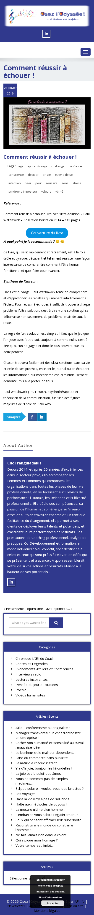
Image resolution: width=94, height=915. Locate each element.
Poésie (21, 690)
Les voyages (26, 793)
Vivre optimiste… (57, 609)
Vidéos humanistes (30, 695)
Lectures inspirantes (32, 679)
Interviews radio (28, 674)
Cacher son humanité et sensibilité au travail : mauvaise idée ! (50, 744)
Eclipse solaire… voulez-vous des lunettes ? (50, 788)
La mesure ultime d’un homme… (40, 809)
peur (38, 183)
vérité (59, 192)
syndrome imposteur (22, 192)
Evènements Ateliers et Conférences (44, 669)
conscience (16, 175)
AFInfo (80, 901)
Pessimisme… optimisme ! (25, 609)
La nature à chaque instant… (37, 763)
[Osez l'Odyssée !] (47, 16)
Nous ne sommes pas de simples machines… (42, 780)
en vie (47, 175)
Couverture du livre (47, 232)
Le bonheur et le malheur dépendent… (46, 752)
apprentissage (37, 166)
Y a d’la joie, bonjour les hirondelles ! (44, 768)
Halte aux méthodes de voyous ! (41, 804)
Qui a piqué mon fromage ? (37, 840)
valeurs (46, 192)
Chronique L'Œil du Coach (35, 658)
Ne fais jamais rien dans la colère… (42, 835)
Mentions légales (47, 910)
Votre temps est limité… (35, 845)
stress (77, 183)
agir (20, 166)
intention (14, 183)
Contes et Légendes (32, 663)
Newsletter (16, 906)
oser (28, 183)
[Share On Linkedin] (42, 417)
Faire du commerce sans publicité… (43, 757)
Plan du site (74, 906)
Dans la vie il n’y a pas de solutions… (44, 799)
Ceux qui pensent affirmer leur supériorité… (50, 820)
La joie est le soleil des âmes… (39, 773)
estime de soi (64, 175)
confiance (75, 166)
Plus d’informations (50, 897)
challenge (58, 166)
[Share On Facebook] (32, 417)
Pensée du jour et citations (37, 684)
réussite (51, 183)
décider (33, 175)
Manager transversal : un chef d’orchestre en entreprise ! (48, 735)
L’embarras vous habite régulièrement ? (47, 814)
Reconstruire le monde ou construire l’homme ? (44, 827)
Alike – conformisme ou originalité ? (43, 727)
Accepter (53, 903)
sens (65, 183)
